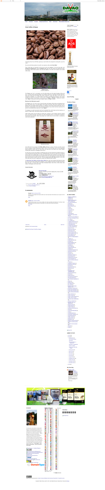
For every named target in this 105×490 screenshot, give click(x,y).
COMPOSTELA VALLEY (72, 223)
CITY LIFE (69, 219)
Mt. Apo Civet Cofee (42, 170)
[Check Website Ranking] (36, 466)
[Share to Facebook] (43, 183)
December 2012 (72, 362)
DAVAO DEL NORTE (71, 229)
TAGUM (69, 309)
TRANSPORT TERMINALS (72, 314)
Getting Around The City (43, 21)
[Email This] (39, 183)
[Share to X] (42, 183)
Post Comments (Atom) (33, 226)
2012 (69, 336)
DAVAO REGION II (71, 235)
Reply (29, 197)
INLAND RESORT (71, 256)
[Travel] (35, 458)
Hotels (50, 21)
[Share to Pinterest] (44, 183)
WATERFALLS (70, 319)
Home (26, 21)
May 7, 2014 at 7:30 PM (35, 200)
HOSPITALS (70, 253)
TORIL (69, 311)
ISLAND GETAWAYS (71, 258)
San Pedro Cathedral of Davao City (75, 141)
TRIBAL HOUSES (71, 316)
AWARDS (69, 203)
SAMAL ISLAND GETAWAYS (72, 296)
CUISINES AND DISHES (72, 225)
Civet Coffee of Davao (72, 339)
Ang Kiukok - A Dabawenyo (73, 344)
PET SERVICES (70, 283)
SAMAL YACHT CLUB (71, 297)
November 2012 (72, 361)
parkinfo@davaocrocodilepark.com (47, 176)
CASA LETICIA (70, 209)
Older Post (62, 224)
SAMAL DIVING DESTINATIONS (73, 291)
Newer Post (27, 224)
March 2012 (71, 351)
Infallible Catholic (71, 369)
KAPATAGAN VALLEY (71, 264)
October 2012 (71, 359)
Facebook (36, 21)
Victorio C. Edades (72, 345)
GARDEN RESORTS (71, 247)
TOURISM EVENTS (71, 313)
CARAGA (69, 208)
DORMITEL (70, 238)
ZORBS (69, 327)
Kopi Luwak (30, 204)
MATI (69, 269)
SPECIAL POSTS (71, 304)
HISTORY (69, 252)
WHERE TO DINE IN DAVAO (72, 320)
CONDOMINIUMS (71, 224)
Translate (75, 26)
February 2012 (71, 349)
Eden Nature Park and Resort (75, 158)
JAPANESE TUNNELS (71, 263)
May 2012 (70, 352)
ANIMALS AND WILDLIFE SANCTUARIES (72, 201)
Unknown (29, 200)
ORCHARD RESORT (71, 277)
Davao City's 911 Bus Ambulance (76, 113)
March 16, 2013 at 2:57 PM (36, 193)
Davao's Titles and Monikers (75, 149)
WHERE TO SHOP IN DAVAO (73, 321)
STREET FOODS (71, 306)
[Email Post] (37, 183)
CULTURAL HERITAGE (72, 226)
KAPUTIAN (70, 265)
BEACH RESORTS (71, 206)
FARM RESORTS (71, 243)
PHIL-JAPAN (70, 284)
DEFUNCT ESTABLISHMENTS (73, 236)
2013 (69, 364)
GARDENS (70, 248)
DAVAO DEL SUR (71, 230)
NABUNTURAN (70, 275)
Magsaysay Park (75, 130)
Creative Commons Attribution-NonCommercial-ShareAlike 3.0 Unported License (51, 478)
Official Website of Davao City (64, 21)
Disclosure (31, 21)
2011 (69, 335)
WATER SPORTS (71, 318)
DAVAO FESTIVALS (71, 231)
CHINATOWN (70, 213)
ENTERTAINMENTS (71, 242)
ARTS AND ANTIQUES (71, 202)
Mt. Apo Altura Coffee (42, 160)
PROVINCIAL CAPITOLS (72, 288)
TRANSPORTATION (71, 315)
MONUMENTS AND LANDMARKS (71, 271)
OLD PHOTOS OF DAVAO (72, 276)
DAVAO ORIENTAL (71, 234)
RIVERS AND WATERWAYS (72, 289)
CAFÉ (69, 207)
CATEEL (69, 212)
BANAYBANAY (70, 204)
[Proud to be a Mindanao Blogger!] (28, 462)
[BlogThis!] (40, 183)
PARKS (69, 281)
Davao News (55, 21)
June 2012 (71, 354)
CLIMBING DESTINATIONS (72, 221)
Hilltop (74, 185)
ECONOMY (70, 241)
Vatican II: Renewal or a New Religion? (75, 371)
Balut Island (75, 104)
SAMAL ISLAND (70, 295)
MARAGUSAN (70, 268)
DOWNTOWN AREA (71, 240)
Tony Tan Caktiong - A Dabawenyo (72, 342)
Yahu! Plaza (71, 340)
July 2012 (70, 355)
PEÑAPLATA (70, 282)
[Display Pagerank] (29, 450)
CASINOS (69, 211)
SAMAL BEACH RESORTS (72, 290)
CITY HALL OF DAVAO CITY (72, 218)
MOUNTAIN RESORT (71, 272)
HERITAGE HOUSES (71, 251)
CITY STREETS (70, 220)
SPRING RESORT (71, 305)
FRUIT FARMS (70, 246)
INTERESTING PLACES (72, 257)
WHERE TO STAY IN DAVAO (72, 323)
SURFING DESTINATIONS (72, 308)
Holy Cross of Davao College (75, 122)
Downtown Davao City (75, 167)
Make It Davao (69, 90)
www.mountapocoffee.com (47, 177)
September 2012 (72, 358)
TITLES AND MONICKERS (72, 310)
